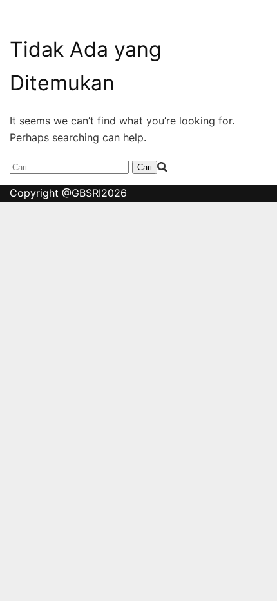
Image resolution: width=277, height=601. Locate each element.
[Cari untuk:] (71, 166)
